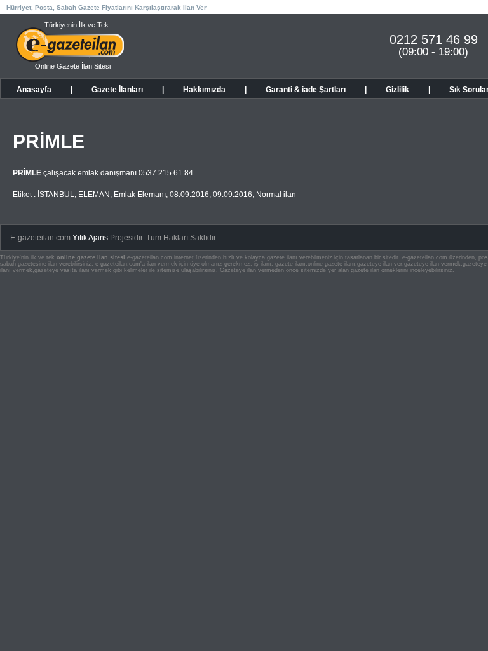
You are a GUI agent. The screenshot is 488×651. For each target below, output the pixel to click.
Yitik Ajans (90, 237)
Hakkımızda (204, 89)
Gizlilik (397, 89)
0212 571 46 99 (434, 39)
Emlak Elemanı (140, 194)
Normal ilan (276, 194)
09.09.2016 (232, 194)
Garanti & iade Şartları (306, 89)
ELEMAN (94, 194)
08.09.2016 (189, 194)
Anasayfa (34, 89)
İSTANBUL (55, 194)
